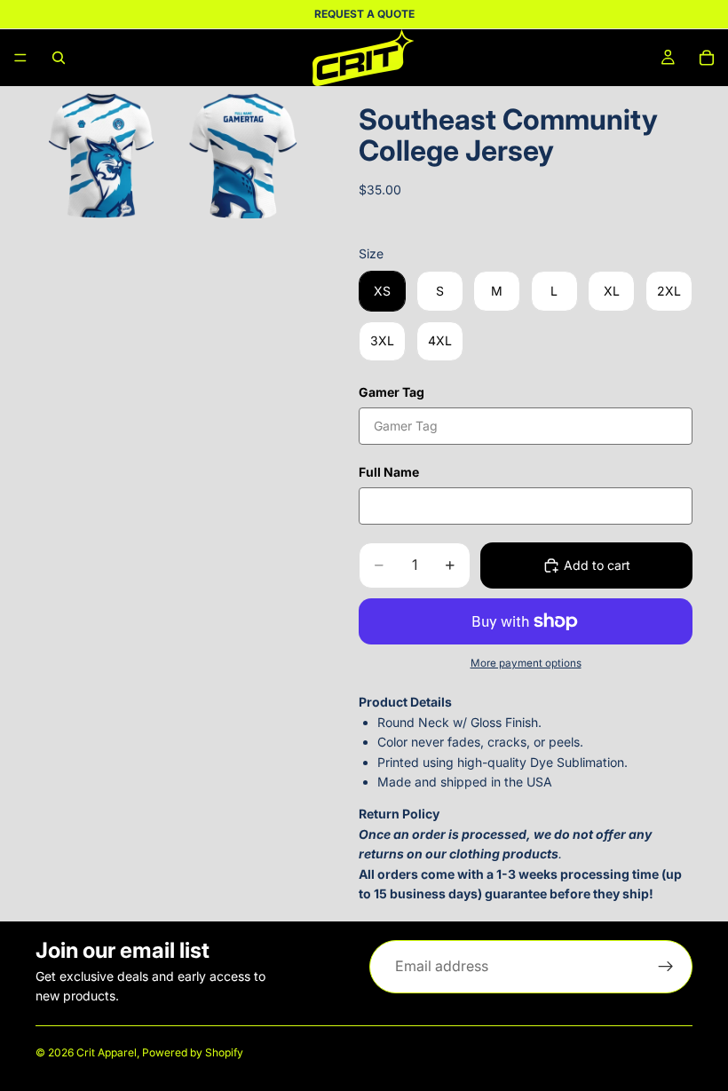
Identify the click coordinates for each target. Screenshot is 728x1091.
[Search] (58, 57)
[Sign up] (665, 966)
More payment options (526, 663)
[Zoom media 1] (105, 155)
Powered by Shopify (192, 1052)
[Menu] (20, 57)
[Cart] (706, 57)
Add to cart (597, 565)
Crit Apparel (106, 1052)
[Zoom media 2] (247, 155)
